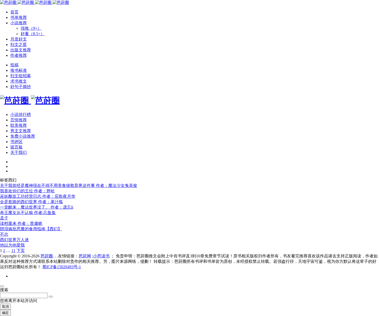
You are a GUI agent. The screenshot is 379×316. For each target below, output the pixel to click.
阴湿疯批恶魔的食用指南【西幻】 (31, 229)
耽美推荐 (18, 125)
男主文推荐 (20, 131)
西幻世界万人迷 (14, 240)
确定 (5, 313)
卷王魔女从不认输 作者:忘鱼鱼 (28, 212)
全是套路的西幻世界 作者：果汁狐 (31, 202)
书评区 (16, 141)
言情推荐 (18, 120)
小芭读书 (101, 256)
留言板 (16, 147)
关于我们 (18, 152)
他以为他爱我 (12, 245)
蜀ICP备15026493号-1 (61, 267)
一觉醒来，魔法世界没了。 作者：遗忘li (36, 207)
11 (13, 250)
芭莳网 (85, 256)
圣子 (4, 218)
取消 (5, 307)
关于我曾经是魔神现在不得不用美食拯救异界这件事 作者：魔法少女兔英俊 (68, 185)
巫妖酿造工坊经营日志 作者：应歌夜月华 (37, 196)
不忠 (4, 234)
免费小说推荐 (22, 136)
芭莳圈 (46, 256)
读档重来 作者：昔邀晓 (21, 223)
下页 (21, 250)
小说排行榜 (20, 114)
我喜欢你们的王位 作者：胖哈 (27, 191)
